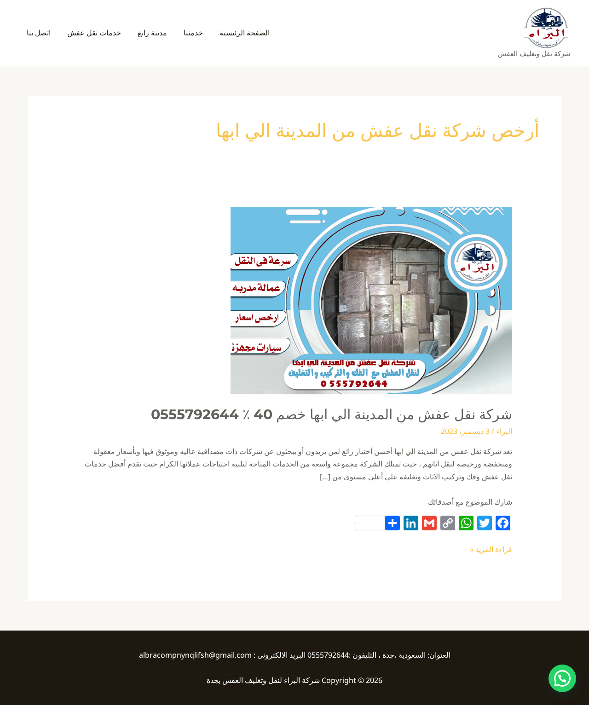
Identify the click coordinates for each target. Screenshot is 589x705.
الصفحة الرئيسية (244, 33)
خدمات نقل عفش (94, 33)
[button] (562, 678)
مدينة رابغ (152, 33)
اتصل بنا (39, 33)
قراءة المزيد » (491, 548)
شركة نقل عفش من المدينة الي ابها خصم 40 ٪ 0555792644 (331, 414)
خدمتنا (193, 33)
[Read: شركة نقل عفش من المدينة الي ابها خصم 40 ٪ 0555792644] (371, 300)
